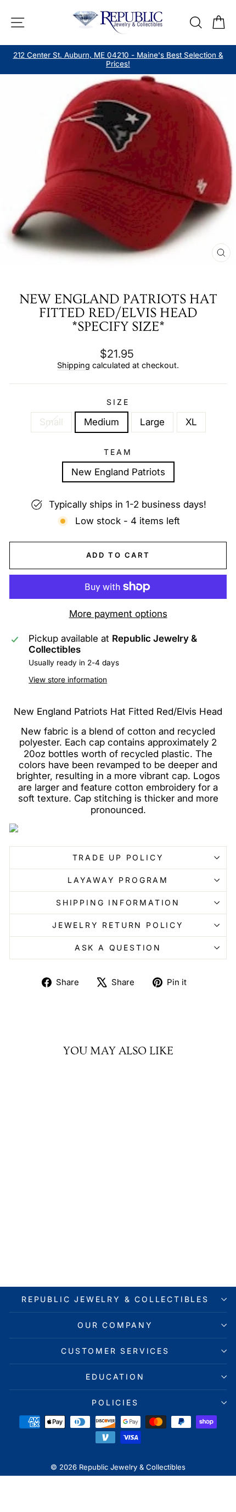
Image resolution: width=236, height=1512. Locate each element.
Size (117, 402)
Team (118, 452)
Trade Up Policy (118, 857)
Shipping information (118, 902)
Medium (101, 421)
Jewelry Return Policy (118, 925)
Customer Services (115, 1350)
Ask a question (118, 947)
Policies (115, 1402)
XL (191, 421)
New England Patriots (118, 471)
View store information (68, 679)
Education (115, 1376)
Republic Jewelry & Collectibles (115, 1299)
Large (152, 421)
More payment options (118, 613)
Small (51, 421)
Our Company (115, 1325)
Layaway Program (118, 880)
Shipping (73, 365)
